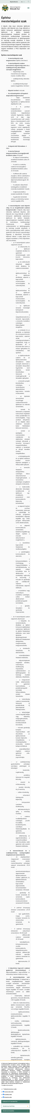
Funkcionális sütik (8, 1091)
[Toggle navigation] (28, 7)
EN (24, 1)
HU (22, 1)
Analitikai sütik (8, 1094)
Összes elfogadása (8, 1111)
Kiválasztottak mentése (10, 1101)
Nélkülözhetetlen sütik (10, 1089)
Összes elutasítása (8, 1106)
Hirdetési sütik (8, 1097)
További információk (7, 1085)
